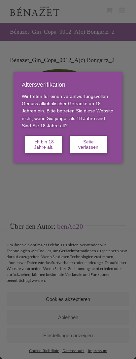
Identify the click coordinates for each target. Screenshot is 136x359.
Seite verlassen (88, 144)
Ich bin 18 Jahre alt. (43, 144)
